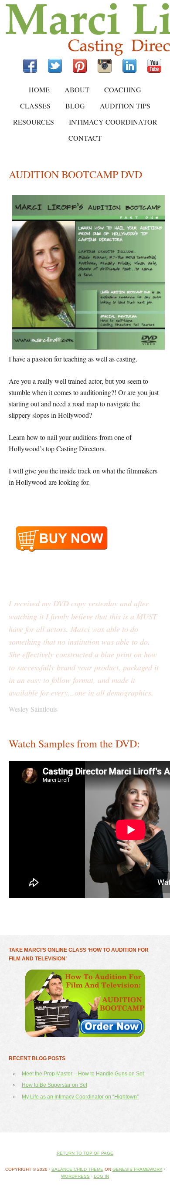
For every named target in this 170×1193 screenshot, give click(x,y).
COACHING (122, 89)
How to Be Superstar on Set (54, 1186)
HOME (39, 89)
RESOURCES (33, 121)
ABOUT (77, 89)
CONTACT (85, 137)
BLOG (75, 105)
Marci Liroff (76, 29)
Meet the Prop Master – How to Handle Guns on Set (83, 1175)
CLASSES (35, 105)
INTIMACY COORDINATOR (113, 121)
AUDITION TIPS (125, 105)
